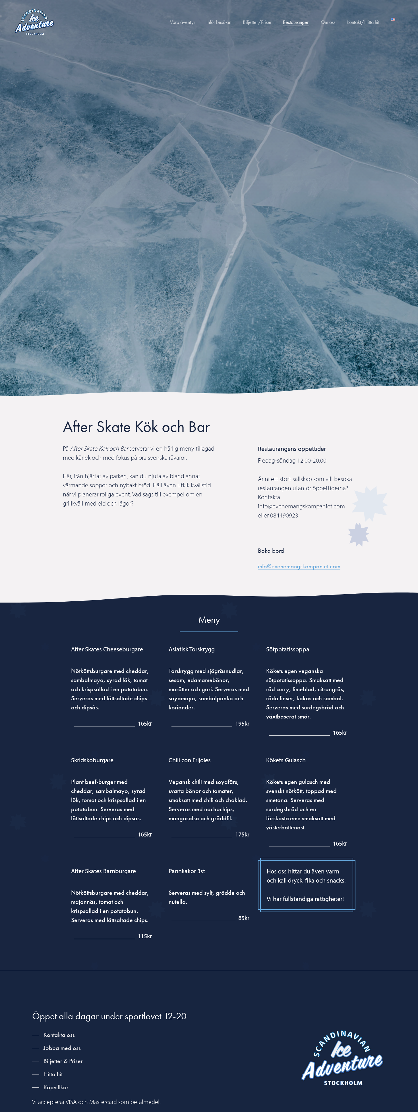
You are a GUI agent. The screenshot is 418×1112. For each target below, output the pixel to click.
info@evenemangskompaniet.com (299, 566)
